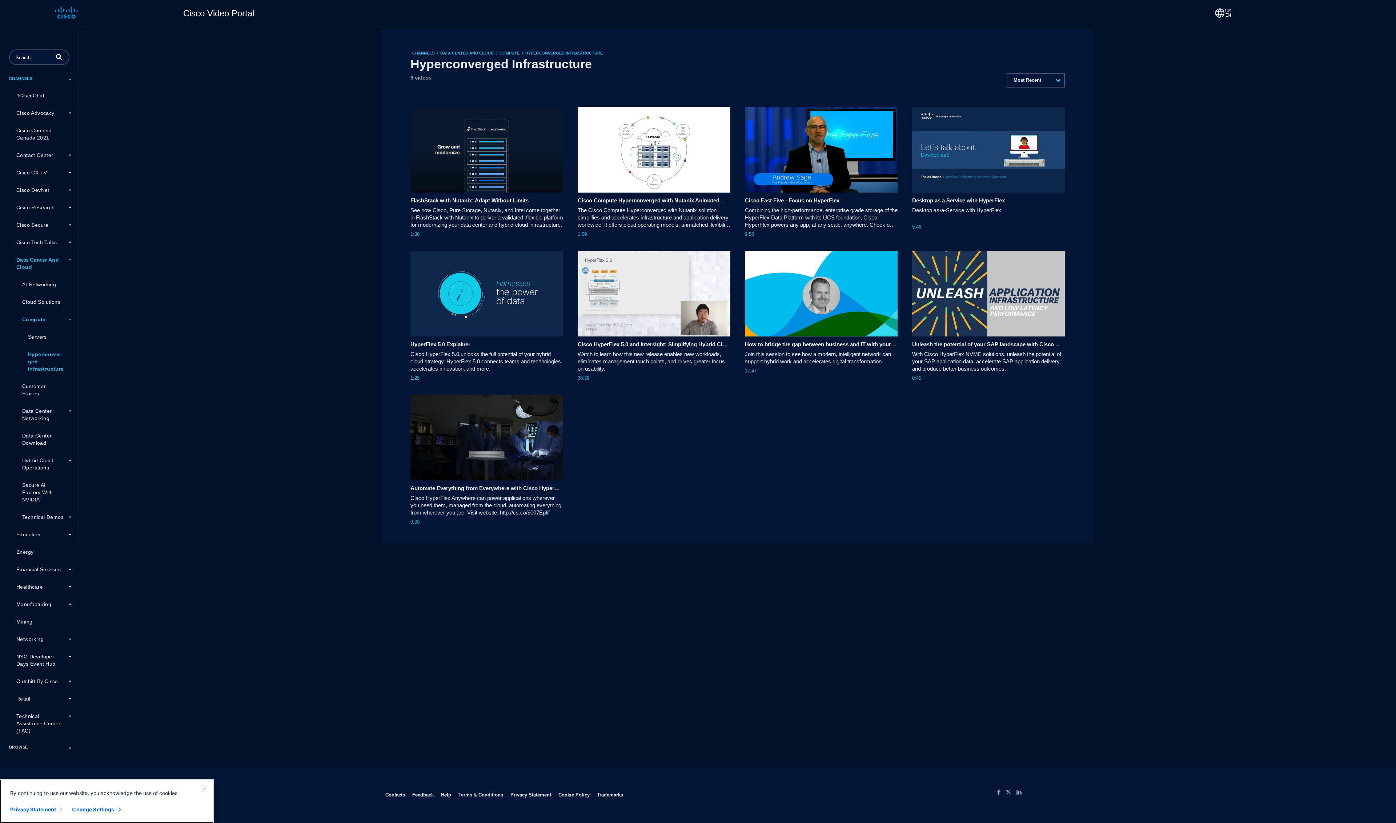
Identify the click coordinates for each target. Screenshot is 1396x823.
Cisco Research (35, 207)
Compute (34, 319)
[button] (58, 56)
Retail (23, 699)
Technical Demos (43, 517)
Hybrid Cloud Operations (38, 464)
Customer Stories (34, 389)
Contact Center (34, 155)
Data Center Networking (37, 414)
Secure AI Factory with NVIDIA (37, 492)
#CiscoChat (30, 95)
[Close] (204, 788)
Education (28, 534)
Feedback (423, 795)
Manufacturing (33, 604)
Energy (24, 552)
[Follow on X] (1011, 792)
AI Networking (39, 284)
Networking (30, 639)
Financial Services (38, 569)
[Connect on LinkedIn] (1020, 792)
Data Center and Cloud (37, 263)
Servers (37, 337)
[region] (107, 801)
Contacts (395, 795)
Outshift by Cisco (37, 681)
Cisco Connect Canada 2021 (34, 134)
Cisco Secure (32, 225)
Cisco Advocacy (35, 113)
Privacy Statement (530, 795)
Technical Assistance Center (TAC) (38, 723)
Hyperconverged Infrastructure (46, 361)
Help (446, 795)
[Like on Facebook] (1001, 792)
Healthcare (29, 587)
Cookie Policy (574, 795)
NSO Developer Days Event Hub (36, 660)
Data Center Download (37, 439)
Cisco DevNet (32, 190)
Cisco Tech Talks (36, 242)
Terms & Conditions (480, 795)
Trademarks (610, 795)
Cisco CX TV (31, 173)
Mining (24, 622)
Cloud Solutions (41, 302)
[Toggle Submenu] (70, 79)
